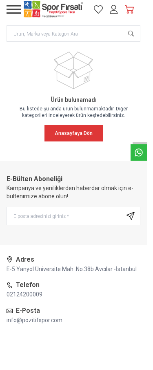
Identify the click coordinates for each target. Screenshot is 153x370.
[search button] (131, 33)
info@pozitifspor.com (34, 320)
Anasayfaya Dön (74, 133)
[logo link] (53, 9)
